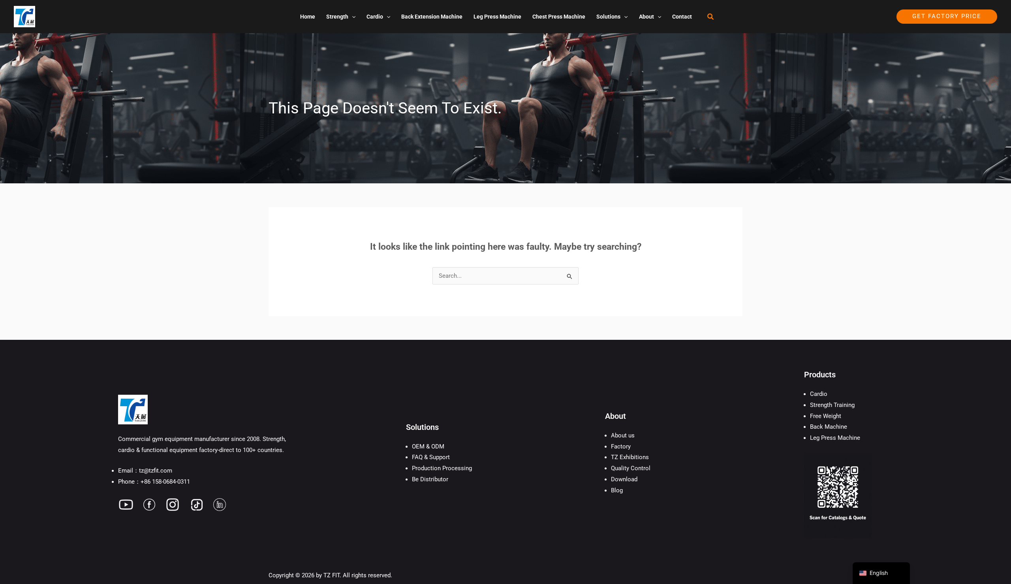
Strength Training (832, 405)
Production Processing (442, 468)
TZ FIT (331, 575)
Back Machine (828, 426)
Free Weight (825, 416)
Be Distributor (430, 479)
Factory (621, 446)
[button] (351, 16)
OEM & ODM (428, 446)
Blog (617, 490)
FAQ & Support (431, 457)
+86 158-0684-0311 (165, 481)
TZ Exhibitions (630, 457)
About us (623, 435)
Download (624, 479)
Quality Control (630, 468)
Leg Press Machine (835, 437)
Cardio (818, 393)
